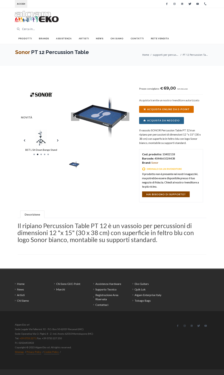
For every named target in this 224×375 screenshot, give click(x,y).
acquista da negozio (163, 120)
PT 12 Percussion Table (196, 54)
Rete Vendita (160, 38)
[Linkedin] (182, 4)
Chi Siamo (117, 38)
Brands (44, 38)
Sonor (22, 52)
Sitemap (19, 351)
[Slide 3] (41, 154)
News (99, 38)
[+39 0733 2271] (205, 4)
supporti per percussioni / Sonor (166, 54)
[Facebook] (167, 4)
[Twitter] (190, 4)
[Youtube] (197, 4)
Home (145, 54)
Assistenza (64, 38)
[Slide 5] (48, 154)
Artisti (84, 38)
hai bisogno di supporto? (166, 194)
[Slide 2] (37, 154)
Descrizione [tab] (32, 214)
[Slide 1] (34, 154)
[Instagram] (174, 4)
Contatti (137, 38)
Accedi (21, 3)
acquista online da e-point (168, 109)
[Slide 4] (44, 154)
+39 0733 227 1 (28, 338)
